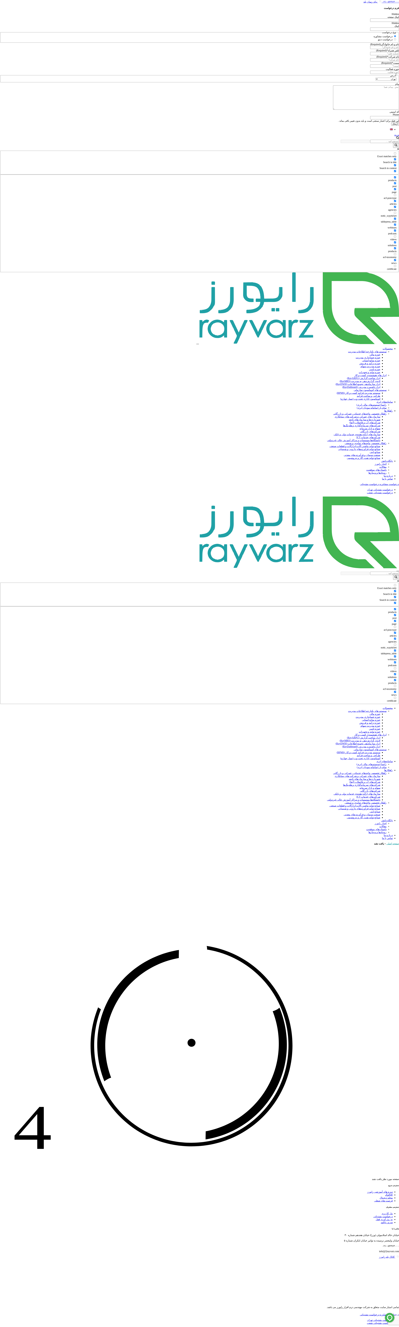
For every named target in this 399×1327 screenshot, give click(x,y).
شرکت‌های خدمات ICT (368, 437)
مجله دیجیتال (386, 1197)
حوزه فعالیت (392, 69)
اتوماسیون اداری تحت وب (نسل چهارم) (360, 399)
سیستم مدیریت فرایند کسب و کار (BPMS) (358, 393)
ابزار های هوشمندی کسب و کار (370, 375)
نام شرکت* (387, 56)
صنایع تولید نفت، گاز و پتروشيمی (363, 458)
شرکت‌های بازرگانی (370, 431)
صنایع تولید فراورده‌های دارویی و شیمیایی (359, 449)
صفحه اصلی (392, 843)
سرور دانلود (387, 1222)
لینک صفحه (393, 17)
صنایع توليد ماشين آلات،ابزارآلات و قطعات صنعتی (354, 446)
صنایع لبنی (375, 452)
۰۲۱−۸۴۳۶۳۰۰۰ (390, 1)
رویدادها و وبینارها (377, 472)
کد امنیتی (394, 111)
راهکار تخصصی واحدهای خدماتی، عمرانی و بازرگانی (360, 413)
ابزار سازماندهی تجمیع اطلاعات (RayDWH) (358, 384)
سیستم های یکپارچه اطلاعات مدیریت (367, 351)
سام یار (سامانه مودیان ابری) (372, 407)
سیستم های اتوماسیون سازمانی (370, 390)
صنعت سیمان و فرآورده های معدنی (362, 455)
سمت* (390, 63)
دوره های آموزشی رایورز (380, 1192)
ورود (396, 135)
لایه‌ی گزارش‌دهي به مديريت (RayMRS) (360, 381)
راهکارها (388, 410)
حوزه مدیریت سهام (370, 366)
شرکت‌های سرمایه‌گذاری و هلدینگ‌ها (361, 425)
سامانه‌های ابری (384, 402)
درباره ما (388, 475)
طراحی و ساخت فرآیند (368, 396)
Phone (396, 114)
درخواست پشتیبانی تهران (380, 489)
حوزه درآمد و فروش (369, 363)
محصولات (388, 348)
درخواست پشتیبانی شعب (380, 492)
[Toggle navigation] (197, 344)
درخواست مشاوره (383, 36)
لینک (396, 26)
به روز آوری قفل (384, 1219)
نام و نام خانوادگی (384, 44)
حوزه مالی (374, 354)
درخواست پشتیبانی (383, 1216)
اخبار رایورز (381, 464)
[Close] (398, 571)
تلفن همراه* (387, 50)
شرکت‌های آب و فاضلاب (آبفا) (364, 422)
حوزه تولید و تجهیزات (369, 372)
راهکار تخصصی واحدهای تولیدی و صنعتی (366, 443)
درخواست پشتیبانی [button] (369, 484)
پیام (397, 84)
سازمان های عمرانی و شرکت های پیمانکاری (357, 416)
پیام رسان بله (370, 1)
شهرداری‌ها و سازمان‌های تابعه (364, 419)
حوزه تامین (374, 369)
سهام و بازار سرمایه (370, 428)
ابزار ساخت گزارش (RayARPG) (363, 378)
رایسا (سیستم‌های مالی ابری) (371, 404)
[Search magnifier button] (396, 145)
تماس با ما (387, 478)
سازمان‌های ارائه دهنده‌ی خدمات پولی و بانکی (357, 434)
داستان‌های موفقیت (376, 470)
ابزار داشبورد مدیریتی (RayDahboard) (361, 387)
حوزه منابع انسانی (371, 360)
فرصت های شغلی (383, 1200)
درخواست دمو (385, 39)
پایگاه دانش (387, 461)
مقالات (383, 467)
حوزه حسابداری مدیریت (368, 357)
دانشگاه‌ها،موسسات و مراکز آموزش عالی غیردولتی (353, 440)
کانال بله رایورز (387, 1257)
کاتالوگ (389, 1194)
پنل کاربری (387, 1213)
